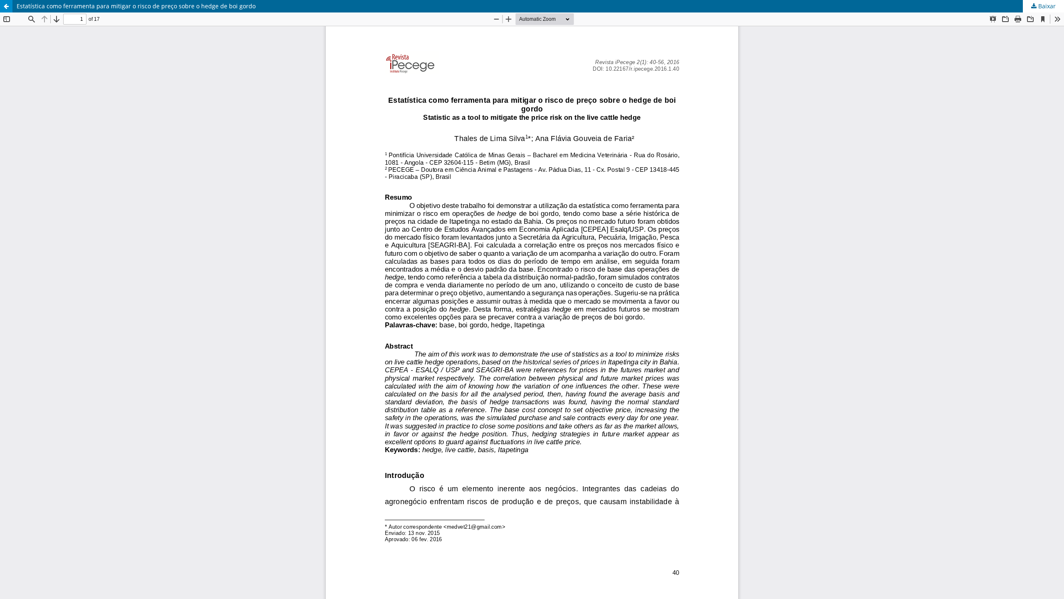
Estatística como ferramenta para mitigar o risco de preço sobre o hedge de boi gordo (136, 6)
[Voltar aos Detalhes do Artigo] (6, 6)
